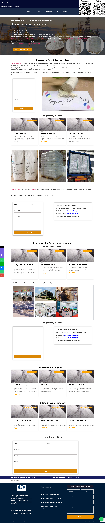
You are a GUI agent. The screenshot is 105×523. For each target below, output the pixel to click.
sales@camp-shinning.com (11, 6)
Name (15, 81)
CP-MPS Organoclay (76, 133)
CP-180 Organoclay (20, 385)
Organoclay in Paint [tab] (55, 283)
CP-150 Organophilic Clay (77, 420)
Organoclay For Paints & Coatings (51, 498)
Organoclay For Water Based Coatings (49, 507)
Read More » (17, 143)
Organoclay (29, 11)
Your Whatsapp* (17, 87)
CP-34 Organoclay (47, 385)
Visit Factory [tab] (16, 283)
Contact (65, 11)
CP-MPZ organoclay (48, 133)
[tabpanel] (52, 302)
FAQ (57, 11)
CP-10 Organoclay (20, 133)
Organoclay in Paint (17, 63)
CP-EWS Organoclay (48, 264)
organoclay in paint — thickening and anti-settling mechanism (28, 38)
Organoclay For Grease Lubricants (51, 502)
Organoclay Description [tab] (39, 283)
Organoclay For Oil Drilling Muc (50, 494)
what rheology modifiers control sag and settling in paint (59, 41)
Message (16, 99)
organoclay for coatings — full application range (79, 40)
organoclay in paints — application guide (29, 43)
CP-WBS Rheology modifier (78, 264)
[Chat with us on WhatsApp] (101, 519)
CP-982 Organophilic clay (50, 420)
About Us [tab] (26, 283)
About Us (49, 11)
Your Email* (16, 93)
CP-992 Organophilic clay (22, 420)
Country (26, 81)
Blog (39, 11)
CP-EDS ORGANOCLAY (76, 385)
